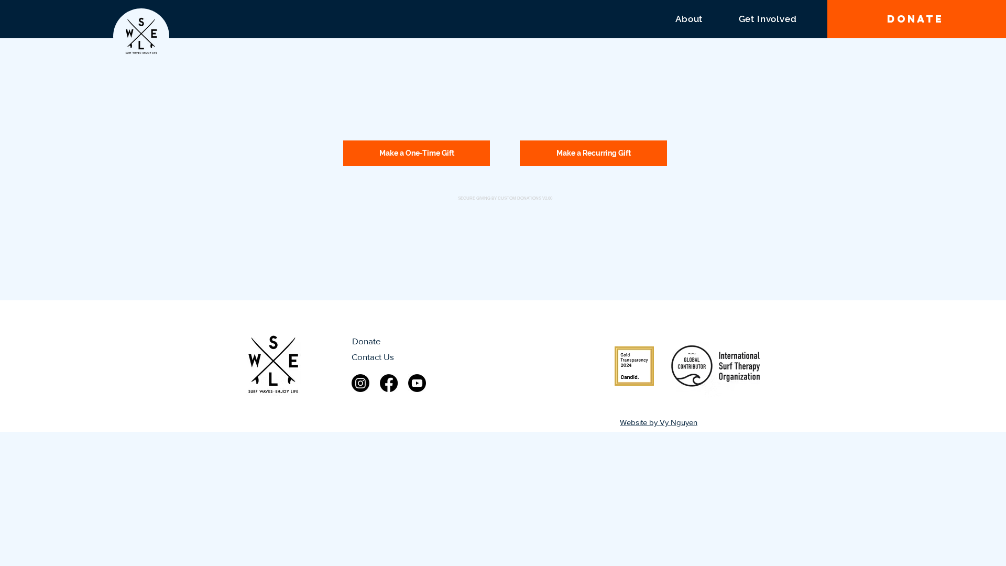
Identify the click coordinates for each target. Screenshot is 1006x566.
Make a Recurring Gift (593, 153)
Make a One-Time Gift (416, 153)
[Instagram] (360, 383)
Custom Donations (519, 198)
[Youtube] (417, 383)
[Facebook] (389, 383)
